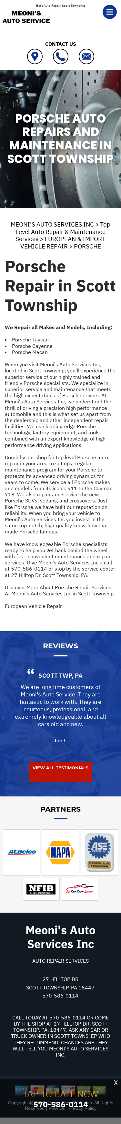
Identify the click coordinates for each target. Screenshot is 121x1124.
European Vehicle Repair (33, 606)
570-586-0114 (29, 568)
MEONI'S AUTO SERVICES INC (52, 224)
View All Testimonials (60, 767)
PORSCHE (87, 246)
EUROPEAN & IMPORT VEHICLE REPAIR (63, 242)
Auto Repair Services (60, 960)
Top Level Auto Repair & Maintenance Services (62, 231)
